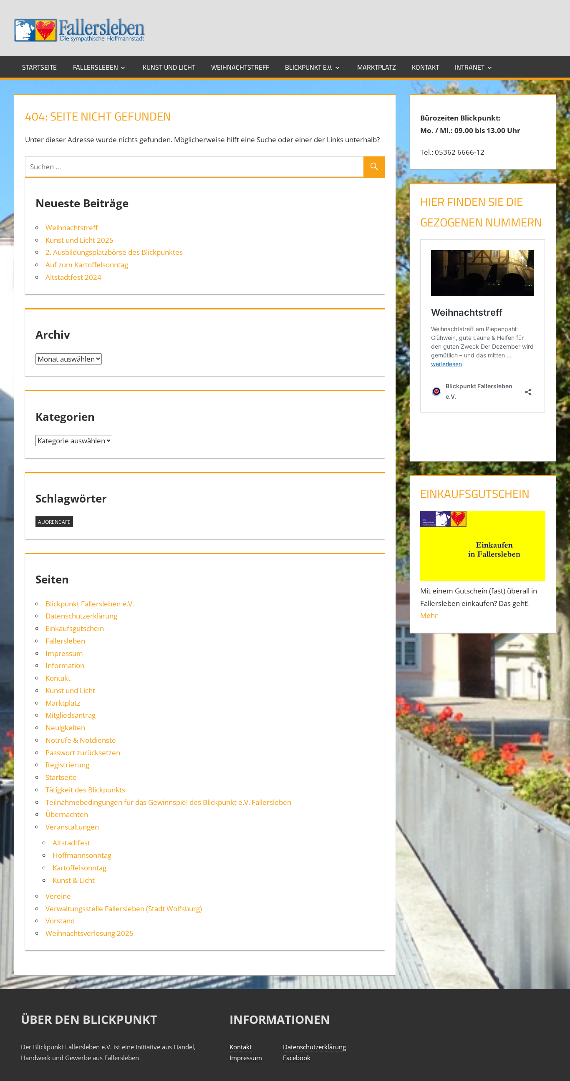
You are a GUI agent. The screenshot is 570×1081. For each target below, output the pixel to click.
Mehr (429, 615)
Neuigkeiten (65, 727)
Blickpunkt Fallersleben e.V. (89, 603)
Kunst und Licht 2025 (79, 240)
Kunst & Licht (74, 880)
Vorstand (60, 920)
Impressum (64, 653)
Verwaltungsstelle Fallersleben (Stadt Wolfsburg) (123, 908)
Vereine (58, 896)
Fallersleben (95, 67)
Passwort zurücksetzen (82, 752)
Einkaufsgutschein (74, 628)
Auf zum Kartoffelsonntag (86, 264)
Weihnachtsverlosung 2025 (89, 933)
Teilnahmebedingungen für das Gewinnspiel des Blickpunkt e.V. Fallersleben (168, 802)
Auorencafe (54, 521)
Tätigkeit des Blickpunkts (85, 789)
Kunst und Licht (169, 67)
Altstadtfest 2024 (73, 277)
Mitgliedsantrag (70, 715)
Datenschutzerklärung (81, 616)
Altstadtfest (71, 842)
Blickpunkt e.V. (308, 67)
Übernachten (66, 814)
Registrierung (67, 764)
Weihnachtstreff (240, 67)
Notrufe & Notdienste (80, 740)
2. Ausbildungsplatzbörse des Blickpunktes (114, 252)
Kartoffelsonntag (79, 867)
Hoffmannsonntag (82, 855)
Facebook (296, 1057)
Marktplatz (376, 67)
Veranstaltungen (72, 827)
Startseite (39, 67)
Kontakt (425, 67)
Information (64, 665)
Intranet (469, 67)
